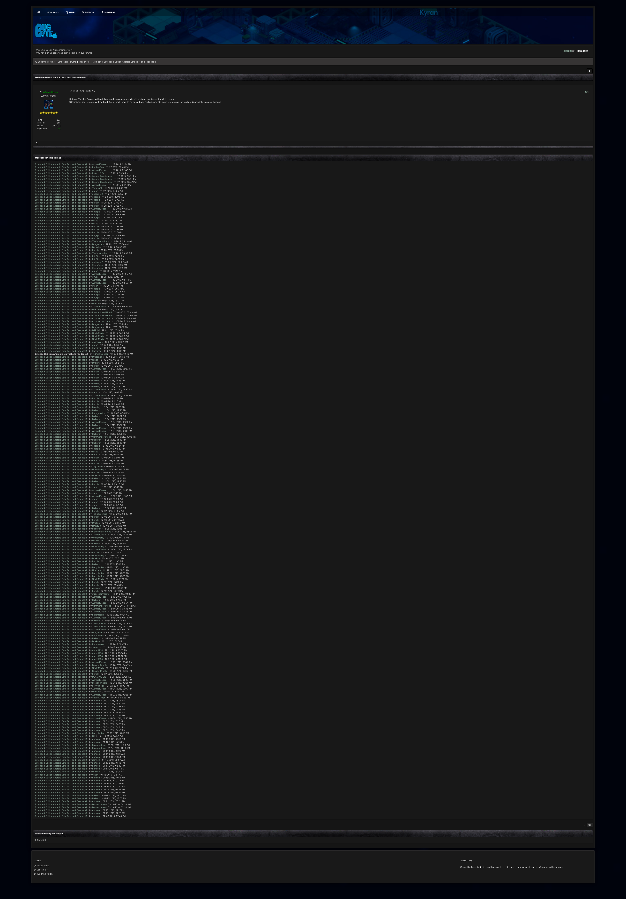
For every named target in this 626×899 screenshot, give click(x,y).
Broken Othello (99, 665)
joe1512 (96, 760)
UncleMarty (98, 333)
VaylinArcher (98, 697)
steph (95, 191)
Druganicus (98, 244)
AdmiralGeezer (99, 164)
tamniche (97, 348)
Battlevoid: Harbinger (90, 61)
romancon (97, 588)
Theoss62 (97, 188)
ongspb (96, 197)
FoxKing (96, 380)
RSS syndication (44, 873)
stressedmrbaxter (101, 594)
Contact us (42, 869)
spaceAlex (97, 342)
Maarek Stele (99, 745)
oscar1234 (97, 650)
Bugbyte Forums (46, 61)
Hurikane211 (98, 570)
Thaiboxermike (99, 241)
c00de (95, 277)
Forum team (42, 865)
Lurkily (95, 202)
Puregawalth (98, 413)
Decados (96, 247)
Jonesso (96, 647)
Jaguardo (97, 466)
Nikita (95, 220)
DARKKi (96, 300)
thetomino (97, 265)
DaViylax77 (97, 540)
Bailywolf (96, 410)
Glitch (95, 774)
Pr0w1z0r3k (98, 173)
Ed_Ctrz (96, 256)
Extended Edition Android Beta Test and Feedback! (61, 164)
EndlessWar (98, 167)
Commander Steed (101, 318)
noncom (96, 700)
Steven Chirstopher (102, 176)
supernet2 (97, 194)
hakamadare (98, 614)
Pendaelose (98, 635)
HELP (72, 12)
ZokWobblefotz (100, 623)
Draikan (96, 475)
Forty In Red (98, 567)
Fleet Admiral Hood (102, 312)
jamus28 (96, 525)
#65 (587, 91)
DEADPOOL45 (99, 676)
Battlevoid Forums (67, 61)
